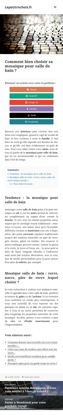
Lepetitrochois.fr (18, 7)
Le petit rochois (13, 377)
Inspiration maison (32, 377)
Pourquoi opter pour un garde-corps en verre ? (32, 363)
